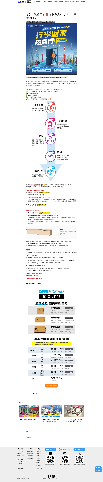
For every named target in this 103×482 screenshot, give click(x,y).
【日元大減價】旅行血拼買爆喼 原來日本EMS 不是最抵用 (74, 420)
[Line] (65, 453)
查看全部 (82, 402)
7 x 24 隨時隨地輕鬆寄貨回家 (28, 419)
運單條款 (27, 478)
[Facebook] (49, 476)
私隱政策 (23, 478)
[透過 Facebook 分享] (26, 393)
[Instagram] (53, 476)
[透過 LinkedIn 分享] (33, 393)
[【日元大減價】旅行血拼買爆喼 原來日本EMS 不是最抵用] (74, 411)
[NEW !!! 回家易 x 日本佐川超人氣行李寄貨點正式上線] (51, 411)
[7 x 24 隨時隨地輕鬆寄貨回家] (29, 411)
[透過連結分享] (36, 393)
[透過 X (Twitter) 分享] (29, 393)
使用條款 (19, 478)
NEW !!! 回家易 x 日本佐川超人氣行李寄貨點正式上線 (51, 420)
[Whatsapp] (50, 453)
